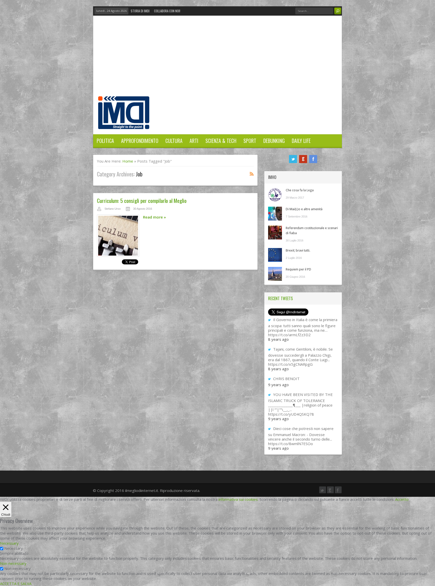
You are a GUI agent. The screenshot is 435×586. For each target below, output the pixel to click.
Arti (194, 140)
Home (127, 161)
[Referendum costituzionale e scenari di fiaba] (275, 232)
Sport (249, 140)
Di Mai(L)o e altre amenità (304, 209)
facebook (313, 159)
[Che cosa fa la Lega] (275, 195)
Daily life (301, 140)
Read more (154, 217)
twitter (293, 159)
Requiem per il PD (298, 269)
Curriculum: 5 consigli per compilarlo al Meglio (142, 200)
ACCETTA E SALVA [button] (15, 583)
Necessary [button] (9, 543)
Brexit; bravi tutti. (298, 250)
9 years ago (278, 384)
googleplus (303, 159)
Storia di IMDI (140, 10)
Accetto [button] (402, 499)
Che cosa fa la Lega (300, 190)
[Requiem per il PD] (275, 274)
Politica (105, 140)
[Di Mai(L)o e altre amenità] (275, 214)
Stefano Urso (112, 208)
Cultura (174, 140)
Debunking (274, 140)
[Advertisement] (217, 58)
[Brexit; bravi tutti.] (275, 255)
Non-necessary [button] (13, 563)
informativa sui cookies (238, 499)
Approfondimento (139, 140)
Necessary (13, 548)
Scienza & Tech (220, 140)
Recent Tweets (280, 298)
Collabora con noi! (167, 10)
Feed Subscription (252, 174)
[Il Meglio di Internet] (123, 123)
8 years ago (278, 339)
